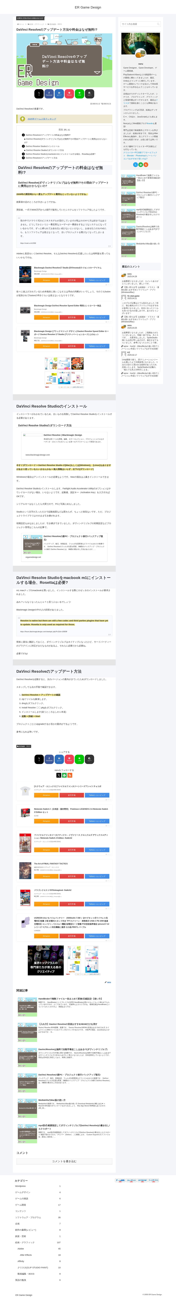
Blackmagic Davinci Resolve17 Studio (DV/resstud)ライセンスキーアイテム (68, 268)
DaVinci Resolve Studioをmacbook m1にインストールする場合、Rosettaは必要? (60, 154)
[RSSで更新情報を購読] (69, 775)
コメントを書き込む (64, 1161)
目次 (61, 129)
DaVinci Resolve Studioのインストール (43, 146)
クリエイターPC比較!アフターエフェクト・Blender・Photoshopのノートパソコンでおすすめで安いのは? (140, 155)
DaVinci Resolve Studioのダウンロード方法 (45, 150)
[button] (89, 93)
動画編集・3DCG (24, 746)
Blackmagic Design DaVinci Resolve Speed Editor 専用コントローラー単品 (67, 306)
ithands (150, 123)
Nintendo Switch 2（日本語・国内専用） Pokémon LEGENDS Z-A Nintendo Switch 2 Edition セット (71, 810)
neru (140, 64)
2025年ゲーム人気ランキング (42, 119)
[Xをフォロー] (58, 775)
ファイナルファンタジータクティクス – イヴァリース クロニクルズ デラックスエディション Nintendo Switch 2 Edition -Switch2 (71, 836)
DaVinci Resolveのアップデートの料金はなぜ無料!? (48, 135)
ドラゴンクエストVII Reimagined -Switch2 (52, 890)
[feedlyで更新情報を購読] (64, 775)
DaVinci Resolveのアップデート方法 (41, 158)
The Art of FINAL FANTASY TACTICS (51, 864)
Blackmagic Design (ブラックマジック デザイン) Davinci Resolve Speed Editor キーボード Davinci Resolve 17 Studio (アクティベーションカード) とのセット (71, 332)
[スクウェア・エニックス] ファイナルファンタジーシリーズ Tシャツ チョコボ (67, 786)
